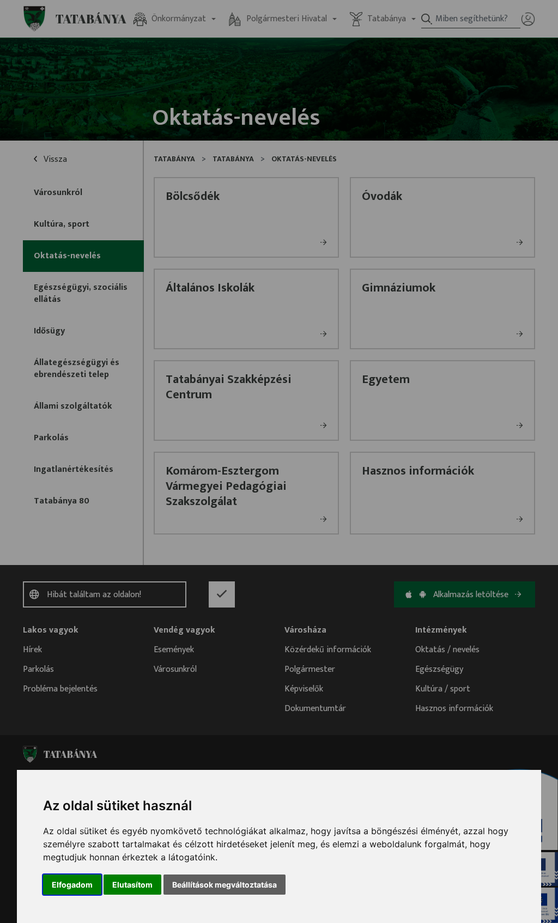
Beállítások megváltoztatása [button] (224, 884)
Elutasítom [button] (132, 884)
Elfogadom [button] (72, 884)
